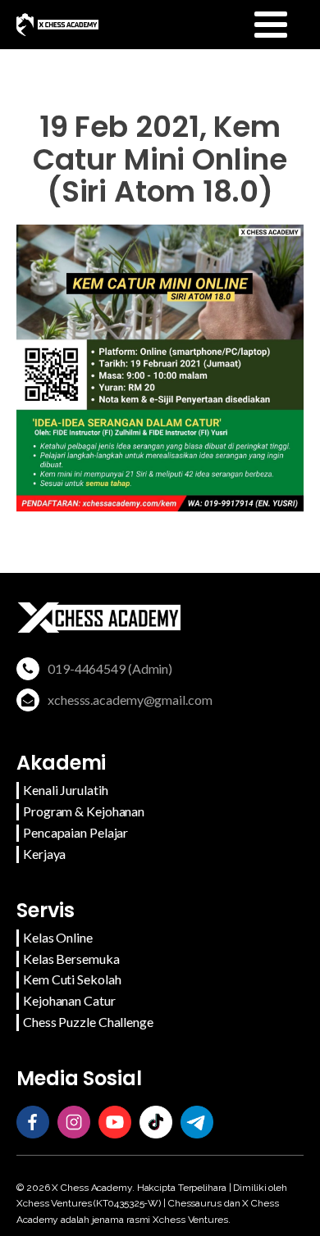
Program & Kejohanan (83, 811)
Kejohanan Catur (69, 1000)
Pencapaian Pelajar (75, 832)
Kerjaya (44, 853)
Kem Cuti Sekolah (72, 979)
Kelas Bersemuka (71, 958)
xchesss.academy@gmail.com (130, 699)
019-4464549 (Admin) (110, 668)
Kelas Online (58, 937)
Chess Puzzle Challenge (88, 1021)
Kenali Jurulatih (65, 789)
